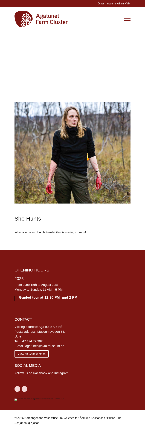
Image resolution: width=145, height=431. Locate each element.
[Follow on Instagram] (24, 389)
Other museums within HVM (114, 3)
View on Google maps (31, 353)
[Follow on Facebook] (17, 389)
